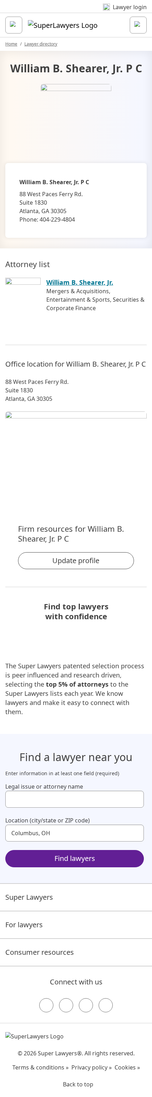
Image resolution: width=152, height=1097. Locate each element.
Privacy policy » (91, 1067)
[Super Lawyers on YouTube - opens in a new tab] (86, 1005)
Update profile (75, 560)
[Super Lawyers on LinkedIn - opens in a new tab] (106, 1005)
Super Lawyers (29, 897)
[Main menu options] (13, 25)
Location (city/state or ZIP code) (47, 820)
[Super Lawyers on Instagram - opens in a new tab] (66, 1005)
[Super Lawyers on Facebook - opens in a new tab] (46, 1005)
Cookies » (127, 1067)
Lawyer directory (40, 44)
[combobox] (74, 799)
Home (11, 44)
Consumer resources (39, 952)
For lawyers (24, 924)
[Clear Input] (135, 799)
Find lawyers (74, 858)
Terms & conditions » (40, 1067)
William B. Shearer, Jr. (79, 282)
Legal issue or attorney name (44, 786)
